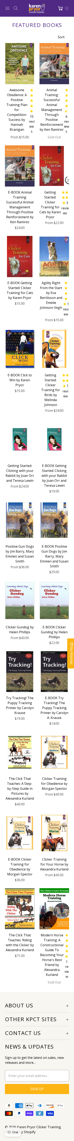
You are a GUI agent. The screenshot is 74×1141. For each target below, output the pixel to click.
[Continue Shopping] (63, 8)
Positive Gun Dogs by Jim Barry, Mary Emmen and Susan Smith (20, 554)
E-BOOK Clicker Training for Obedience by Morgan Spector (19, 866)
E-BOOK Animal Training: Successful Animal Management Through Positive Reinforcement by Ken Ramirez (20, 207)
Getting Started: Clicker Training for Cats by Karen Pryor (50, 204)
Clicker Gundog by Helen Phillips (20, 629)
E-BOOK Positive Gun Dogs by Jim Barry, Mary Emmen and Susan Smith (54, 556)
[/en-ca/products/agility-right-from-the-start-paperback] (54, 256)
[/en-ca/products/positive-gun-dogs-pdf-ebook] (54, 520)
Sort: (60, 37)
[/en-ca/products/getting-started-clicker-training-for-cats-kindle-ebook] (20, 256)
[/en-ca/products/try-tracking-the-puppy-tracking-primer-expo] (20, 671)
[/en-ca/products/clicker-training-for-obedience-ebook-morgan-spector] (20, 833)
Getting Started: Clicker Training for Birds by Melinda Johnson (50, 390)
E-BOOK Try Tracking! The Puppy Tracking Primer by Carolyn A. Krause (54, 708)
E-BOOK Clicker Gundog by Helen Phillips (54, 632)
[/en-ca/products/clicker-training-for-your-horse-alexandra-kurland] (54, 833)
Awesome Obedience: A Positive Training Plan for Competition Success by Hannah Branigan (16, 110)
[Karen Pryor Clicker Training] (37, 8)
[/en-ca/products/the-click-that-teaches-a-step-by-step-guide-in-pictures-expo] (20, 752)
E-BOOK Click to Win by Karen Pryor (20, 380)
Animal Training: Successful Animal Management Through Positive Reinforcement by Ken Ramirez (52, 110)
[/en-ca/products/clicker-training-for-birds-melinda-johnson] (54, 348)
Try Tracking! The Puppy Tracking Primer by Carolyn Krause (20, 705)
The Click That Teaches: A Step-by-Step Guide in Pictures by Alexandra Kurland (20, 788)
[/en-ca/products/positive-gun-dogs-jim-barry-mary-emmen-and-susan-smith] (20, 520)
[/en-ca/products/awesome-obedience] (20, 63)
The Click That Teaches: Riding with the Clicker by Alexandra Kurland (20, 942)
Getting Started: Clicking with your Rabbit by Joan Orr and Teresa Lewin (20, 473)
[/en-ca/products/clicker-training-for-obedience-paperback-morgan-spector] (54, 752)
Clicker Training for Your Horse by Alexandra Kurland (54, 864)
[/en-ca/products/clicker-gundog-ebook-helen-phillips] (54, 600)
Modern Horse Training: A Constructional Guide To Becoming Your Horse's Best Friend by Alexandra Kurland (52, 955)
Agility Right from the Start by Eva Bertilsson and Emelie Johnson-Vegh (51, 295)
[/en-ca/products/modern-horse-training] (54, 908)
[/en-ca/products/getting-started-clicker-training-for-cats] (54, 166)
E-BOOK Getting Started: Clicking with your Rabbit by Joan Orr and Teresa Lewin (54, 475)
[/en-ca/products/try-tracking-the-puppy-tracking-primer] (54, 671)
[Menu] (7, 8)
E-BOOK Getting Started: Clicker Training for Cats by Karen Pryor (20, 290)
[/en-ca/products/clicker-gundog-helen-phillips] (20, 600)
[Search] (16, 8)
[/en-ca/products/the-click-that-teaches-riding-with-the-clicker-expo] (20, 908)
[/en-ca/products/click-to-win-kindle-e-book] (20, 348)
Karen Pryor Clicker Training (39, 1127)
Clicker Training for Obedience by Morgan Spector (54, 783)
